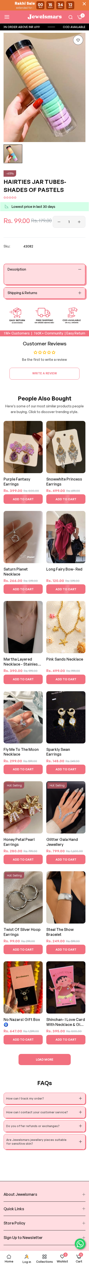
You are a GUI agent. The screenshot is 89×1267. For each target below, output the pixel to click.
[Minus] (59, 221)
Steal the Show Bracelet (60, 932)
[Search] (71, 17)
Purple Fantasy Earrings (17, 481)
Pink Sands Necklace (64, 659)
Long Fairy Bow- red (64, 569)
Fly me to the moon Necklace (21, 752)
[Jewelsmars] (44, 17)
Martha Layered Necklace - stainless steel (22, 662)
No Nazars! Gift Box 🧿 (22, 1022)
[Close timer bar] (84, 4)
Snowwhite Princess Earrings (64, 481)
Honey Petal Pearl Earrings (19, 842)
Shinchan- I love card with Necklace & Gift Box (65, 1022)
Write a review (44, 373)
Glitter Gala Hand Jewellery (62, 842)
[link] (52, 26)
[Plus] (79, 221)
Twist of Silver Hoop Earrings (22, 932)
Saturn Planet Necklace (16, 571)
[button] (78, 40)
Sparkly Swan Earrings (58, 752)
